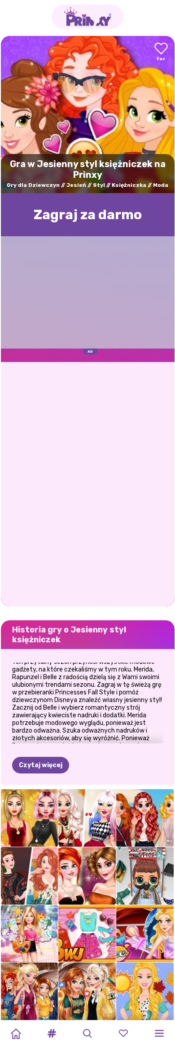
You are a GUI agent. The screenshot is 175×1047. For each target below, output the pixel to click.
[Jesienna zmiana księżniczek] (29, 991)
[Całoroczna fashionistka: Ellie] (29, 934)
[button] (51, 1033)
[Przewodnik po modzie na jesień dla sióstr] (87, 991)
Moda (160, 185)
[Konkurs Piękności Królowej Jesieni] (87, 876)
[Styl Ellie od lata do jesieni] (145, 991)
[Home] (15, 1033)
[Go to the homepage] (87, 16)
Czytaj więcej (40, 765)
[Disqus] (88, 483)
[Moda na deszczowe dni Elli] (145, 934)
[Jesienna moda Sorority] (145, 818)
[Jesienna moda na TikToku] (87, 818)
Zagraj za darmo (88, 215)
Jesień (76, 185)
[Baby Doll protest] (145, 876)
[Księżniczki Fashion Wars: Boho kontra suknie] (29, 876)
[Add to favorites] (161, 52)
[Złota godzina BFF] (29, 818)
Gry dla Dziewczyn (33, 185)
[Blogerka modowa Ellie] (87, 934)
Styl (99, 185)
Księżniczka (129, 185)
